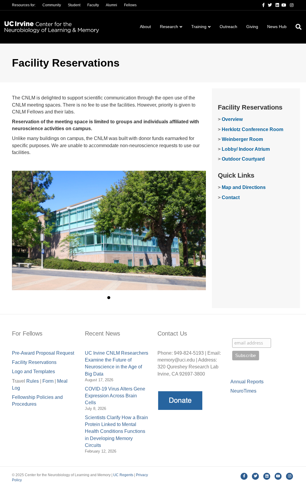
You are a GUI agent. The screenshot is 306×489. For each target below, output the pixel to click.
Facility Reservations (34, 362)
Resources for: (24, 5)
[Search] (296, 27)
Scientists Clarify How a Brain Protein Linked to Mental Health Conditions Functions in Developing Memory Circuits (116, 431)
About (145, 26)
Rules (32, 381)
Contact (231, 197)
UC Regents (123, 475)
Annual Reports (247, 381)
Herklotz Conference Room (252, 129)
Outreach (228, 26)
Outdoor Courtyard (243, 159)
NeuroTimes (243, 390)
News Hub (277, 26)
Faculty (93, 5)
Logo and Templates (33, 371)
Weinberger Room (242, 139)
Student (74, 5)
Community (51, 5)
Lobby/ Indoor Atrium (246, 149)
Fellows (130, 5)
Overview (232, 119)
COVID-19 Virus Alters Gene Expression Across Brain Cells (115, 395)
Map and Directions (244, 187)
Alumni (111, 5)
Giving (252, 26)
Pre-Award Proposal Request (43, 353)
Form (47, 381)
